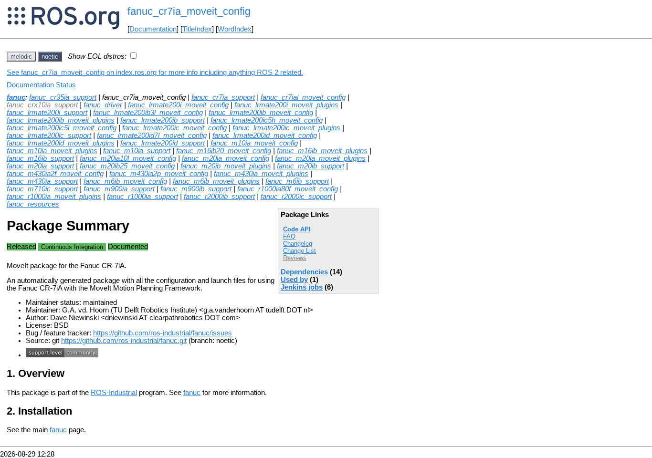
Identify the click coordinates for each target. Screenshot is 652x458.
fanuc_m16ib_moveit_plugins (322, 151)
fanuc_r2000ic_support (296, 196)
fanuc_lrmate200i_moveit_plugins (286, 105)
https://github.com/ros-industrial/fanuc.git (124, 340)
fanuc (16, 97)
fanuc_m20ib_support (310, 166)
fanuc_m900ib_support (195, 189)
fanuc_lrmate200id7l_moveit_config (152, 135)
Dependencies (304, 272)
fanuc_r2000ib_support (219, 196)
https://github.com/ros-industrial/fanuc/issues (162, 333)
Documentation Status (41, 85)
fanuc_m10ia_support (136, 151)
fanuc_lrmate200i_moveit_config (178, 105)
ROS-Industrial (114, 392)
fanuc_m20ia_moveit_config (225, 158)
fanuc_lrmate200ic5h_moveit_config (266, 120)
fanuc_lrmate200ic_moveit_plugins (286, 128)
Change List (299, 250)
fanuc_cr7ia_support (223, 97)
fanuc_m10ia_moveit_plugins (52, 151)
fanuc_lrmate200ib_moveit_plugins (61, 120)
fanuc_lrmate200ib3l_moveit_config (148, 112)
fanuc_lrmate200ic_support (49, 135)
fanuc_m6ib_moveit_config (125, 181)
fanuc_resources (33, 204)
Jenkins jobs (302, 287)
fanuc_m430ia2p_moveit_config (158, 173)
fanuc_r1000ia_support (142, 196)
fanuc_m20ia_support (40, 166)
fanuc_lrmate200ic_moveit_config (174, 128)
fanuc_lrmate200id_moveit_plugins (61, 143)
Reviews (294, 257)
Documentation (153, 29)
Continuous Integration (72, 246)
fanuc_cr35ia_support (62, 97)
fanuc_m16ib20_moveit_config (223, 151)
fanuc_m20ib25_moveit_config (127, 166)
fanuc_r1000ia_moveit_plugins (54, 196)
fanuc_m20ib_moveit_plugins (225, 166)
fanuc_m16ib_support (40, 158)
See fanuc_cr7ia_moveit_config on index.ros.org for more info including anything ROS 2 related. (155, 72)
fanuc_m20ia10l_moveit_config (128, 158)
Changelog (297, 243)
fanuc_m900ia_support (119, 189)
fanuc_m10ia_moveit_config (254, 143)
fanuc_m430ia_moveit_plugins (261, 173)
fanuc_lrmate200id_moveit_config (264, 135)
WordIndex (235, 29)
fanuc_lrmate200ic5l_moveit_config (61, 128)
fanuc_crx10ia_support (42, 105)
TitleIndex (197, 29)
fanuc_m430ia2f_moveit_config (55, 173)
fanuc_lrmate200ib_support (162, 120)
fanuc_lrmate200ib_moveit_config (261, 112)
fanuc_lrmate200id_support (162, 143)
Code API (297, 229)
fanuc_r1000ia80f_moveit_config (287, 189)
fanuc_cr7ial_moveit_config (303, 97)
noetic (50, 56)
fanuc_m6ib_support (297, 181)
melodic (21, 56)
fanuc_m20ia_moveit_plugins (320, 158)
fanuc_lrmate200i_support (47, 112)
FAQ (289, 236)
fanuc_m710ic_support (42, 189)
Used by (294, 279)
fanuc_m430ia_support (42, 181)
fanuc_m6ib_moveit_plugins (216, 181)
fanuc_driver (103, 105)
